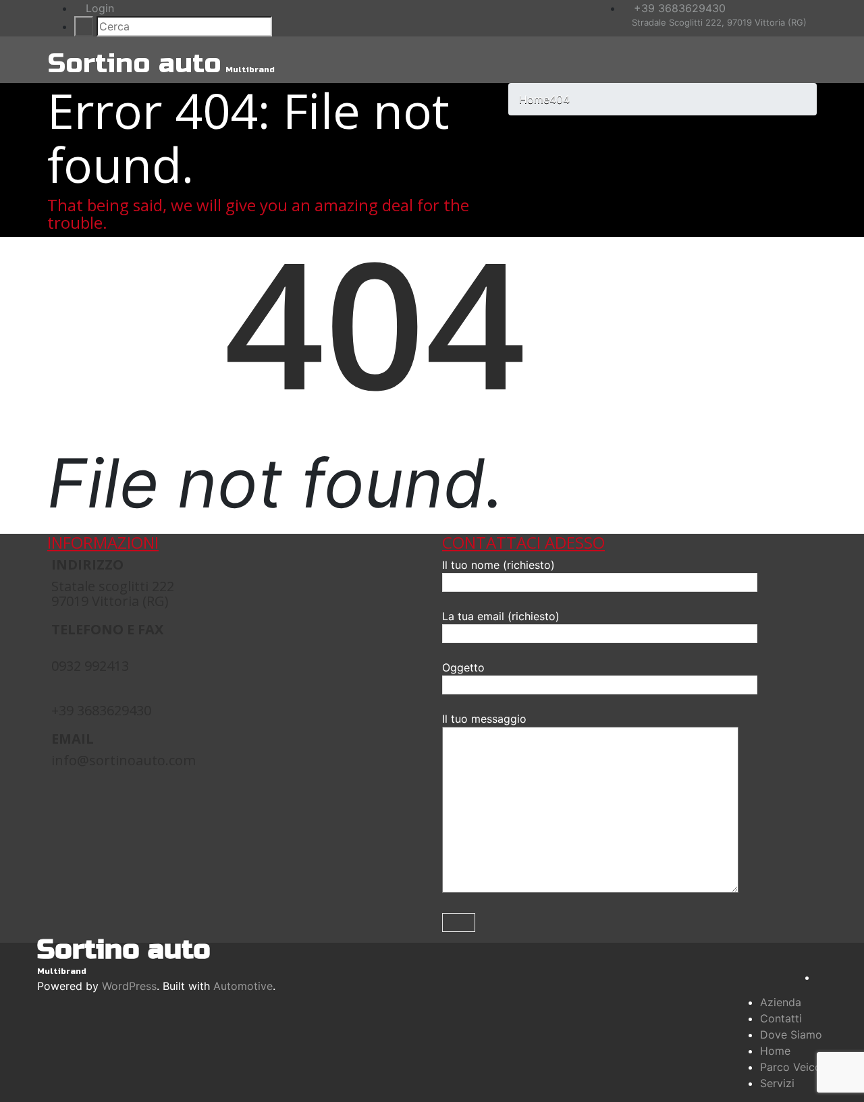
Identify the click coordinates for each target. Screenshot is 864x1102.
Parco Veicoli (793, 1067)
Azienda (780, 1002)
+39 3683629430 (678, 8)
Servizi (777, 1083)
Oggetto (463, 667)
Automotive (243, 986)
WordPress (129, 986)
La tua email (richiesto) (501, 616)
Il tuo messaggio (484, 718)
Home (775, 1050)
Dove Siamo (791, 1034)
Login (98, 8)
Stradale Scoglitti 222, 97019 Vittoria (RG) (718, 22)
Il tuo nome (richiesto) (498, 565)
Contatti (781, 1018)
